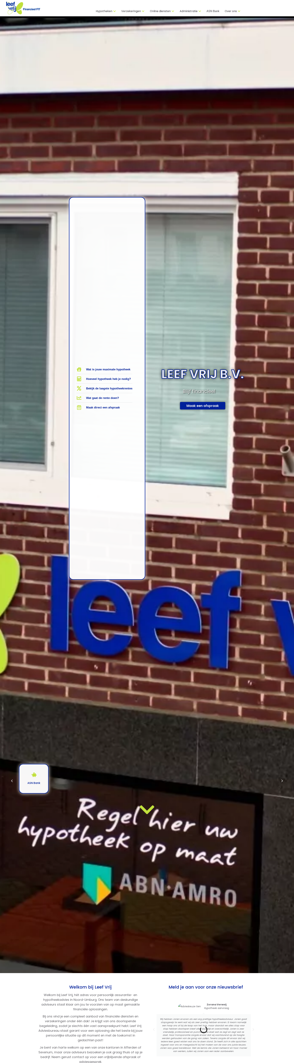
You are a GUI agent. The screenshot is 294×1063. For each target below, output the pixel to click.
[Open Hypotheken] (114, 11)
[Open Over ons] (239, 11)
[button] (12, 781)
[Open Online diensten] (173, 11)
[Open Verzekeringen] (143, 11)
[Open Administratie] (199, 11)
